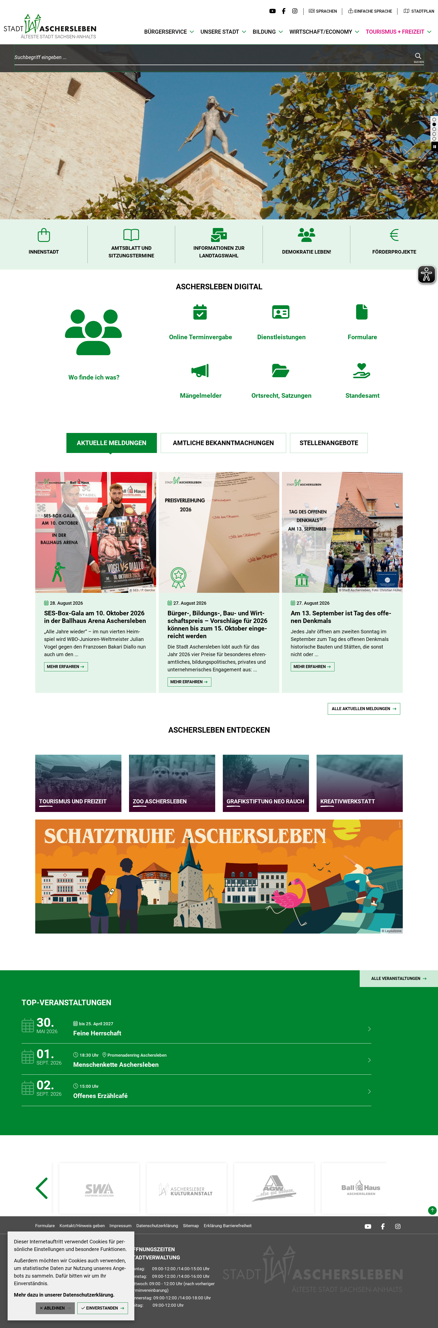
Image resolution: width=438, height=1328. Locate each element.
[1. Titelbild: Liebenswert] (434, 124)
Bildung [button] (264, 32)
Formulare (45, 1225)
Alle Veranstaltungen (395, 978)
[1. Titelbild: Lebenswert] (434, 129)
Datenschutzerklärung (157, 1225)
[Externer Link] (99, 1188)
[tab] (111, 443)
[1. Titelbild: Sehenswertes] (434, 119)
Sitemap (191, 1225)
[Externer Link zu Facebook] (282, 11)
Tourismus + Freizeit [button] (395, 32)
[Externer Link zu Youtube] (271, 11)
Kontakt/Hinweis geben (82, 1225)
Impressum (121, 1225)
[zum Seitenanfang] (432, 1210)
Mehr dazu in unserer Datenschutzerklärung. (64, 1295)
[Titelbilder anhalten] (434, 146)
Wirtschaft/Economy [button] (320, 32)
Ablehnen (54, 1308)
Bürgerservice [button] (165, 32)
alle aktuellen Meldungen (361, 708)
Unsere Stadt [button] (219, 32)
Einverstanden (102, 1308)
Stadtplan (422, 11)
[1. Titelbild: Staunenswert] (434, 134)
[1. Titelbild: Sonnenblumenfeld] (434, 139)
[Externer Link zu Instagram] (293, 11)
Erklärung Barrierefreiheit (228, 1225)
